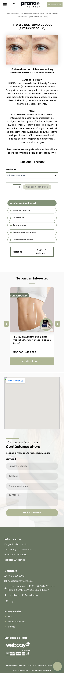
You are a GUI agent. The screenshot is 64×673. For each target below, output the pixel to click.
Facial (16, 13)
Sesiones (11, 169)
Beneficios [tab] (18, 217)
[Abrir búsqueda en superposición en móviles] (14, 4)
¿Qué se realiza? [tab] (21, 210)
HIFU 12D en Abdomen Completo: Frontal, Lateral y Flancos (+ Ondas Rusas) (32, 340)
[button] (5, 4)
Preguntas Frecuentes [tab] (24, 232)
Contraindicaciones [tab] (23, 239)
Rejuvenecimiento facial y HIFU (35, 13)
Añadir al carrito (37, 186)
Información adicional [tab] (24, 203)
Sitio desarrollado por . (32, 670)
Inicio (9, 13)
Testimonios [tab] (19, 225)
